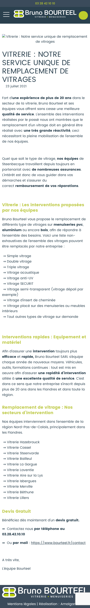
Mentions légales (22, 604)
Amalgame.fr (71, 604)
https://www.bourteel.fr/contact (58, 543)
